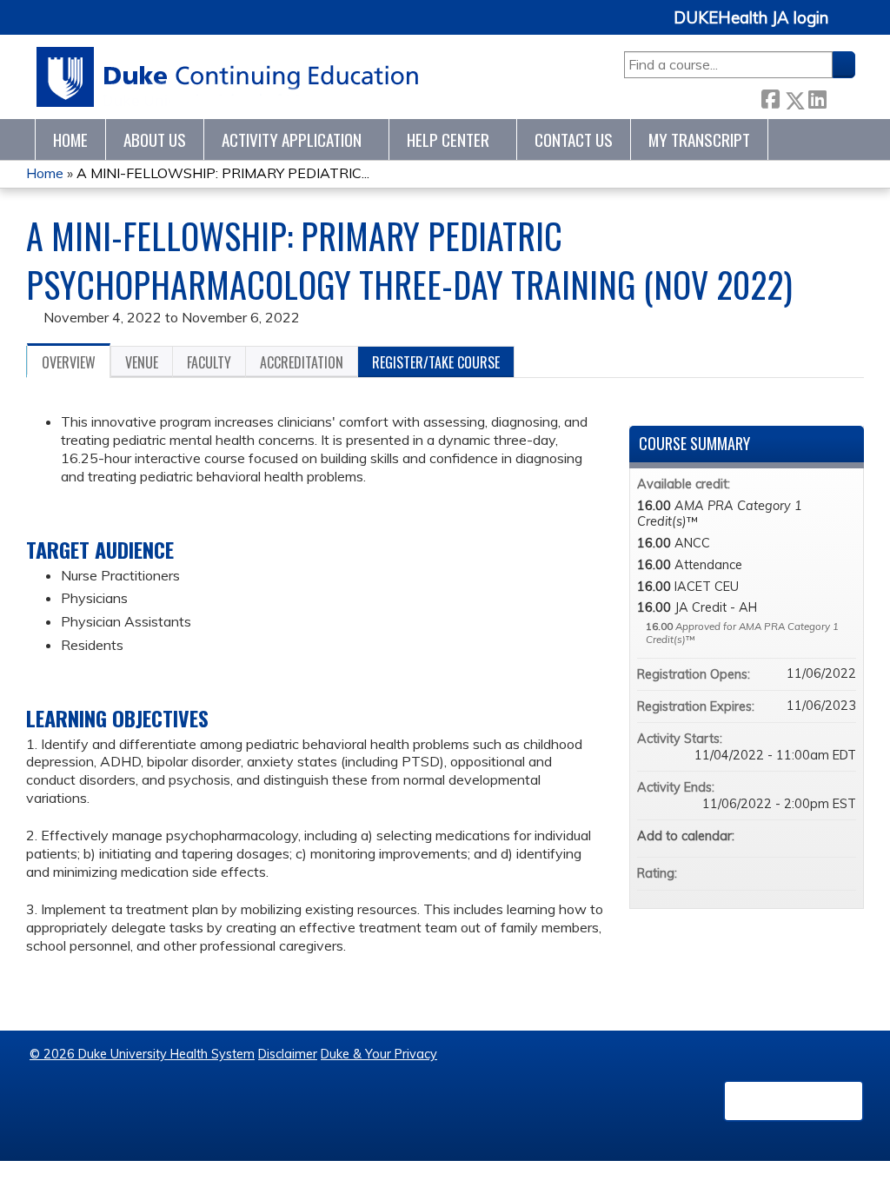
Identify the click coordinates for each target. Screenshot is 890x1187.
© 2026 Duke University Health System (142, 1054)
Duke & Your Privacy (379, 1054)
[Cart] (848, 27)
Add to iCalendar (819, 835)
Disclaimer (287, 1054)
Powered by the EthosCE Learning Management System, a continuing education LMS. (793, 1101)
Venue (141, 362)
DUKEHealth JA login (751, 18)
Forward (840, 96)
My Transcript (699, 139)
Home (70, 139)
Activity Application (292, 139)
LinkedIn (817, 97)
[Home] (228, 77)
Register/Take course (436, 362)
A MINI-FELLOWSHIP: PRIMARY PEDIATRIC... (222, 173)
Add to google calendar (774, 836)
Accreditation (301, 362)
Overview (69, 362)
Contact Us (574, 139)
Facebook (770, 97)
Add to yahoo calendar (797, 836)
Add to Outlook (842, 836)
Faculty (209, 362)
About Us (154, 139)
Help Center (448, 139)
